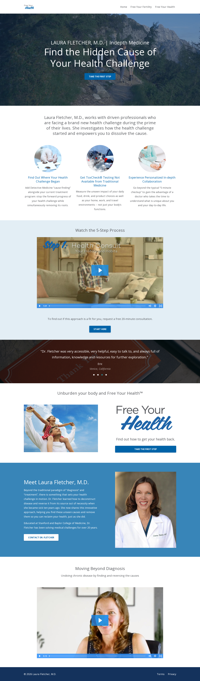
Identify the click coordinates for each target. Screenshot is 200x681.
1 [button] (94, 374)
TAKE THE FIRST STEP (100, 76)
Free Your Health (165, 6)
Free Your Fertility (141, 6)
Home (123, 6)
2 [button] (98, 374)
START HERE (100, 329)
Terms (160, 674)
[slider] (97, 306)
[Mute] (149, 306)
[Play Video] (39, 306)
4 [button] (106, 374)
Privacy (172, 674)
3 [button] (102, 374)
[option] (100, 357)
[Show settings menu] (155, 306)
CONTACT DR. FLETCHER (41, 537)
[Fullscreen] (160, 306)
